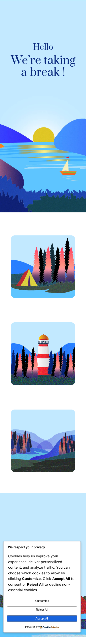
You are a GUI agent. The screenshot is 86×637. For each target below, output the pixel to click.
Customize (42, 600)
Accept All (42, 618)
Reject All (42, 609)
